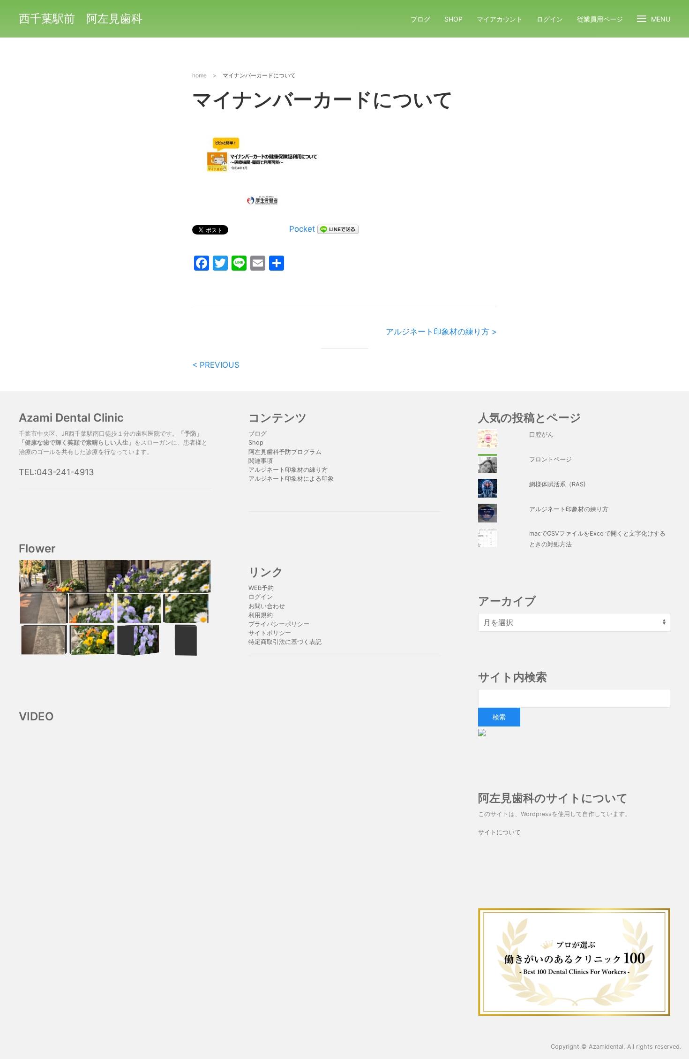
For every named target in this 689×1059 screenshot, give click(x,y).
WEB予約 (261, 587)
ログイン (550, 19)
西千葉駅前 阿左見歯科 (80, 18)
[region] (115, 608)
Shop (453, 19)
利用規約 (260, 615)
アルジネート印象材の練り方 (288, 469)
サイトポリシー (269, 632)
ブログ (420, 19)
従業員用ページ (600, 19)
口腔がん (541, 434)
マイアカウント (500, 19)
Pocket (302, 229)
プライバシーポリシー (279, 624)
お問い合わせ (266, 606)
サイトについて (499, 832)
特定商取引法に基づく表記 (285, 641)
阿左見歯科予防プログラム (285, 451)
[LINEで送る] (338, 229)
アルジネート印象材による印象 (291, 478)
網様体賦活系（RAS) (557, 484)
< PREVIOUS (216, 365)
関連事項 (260, 460)
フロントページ (550, 459)
